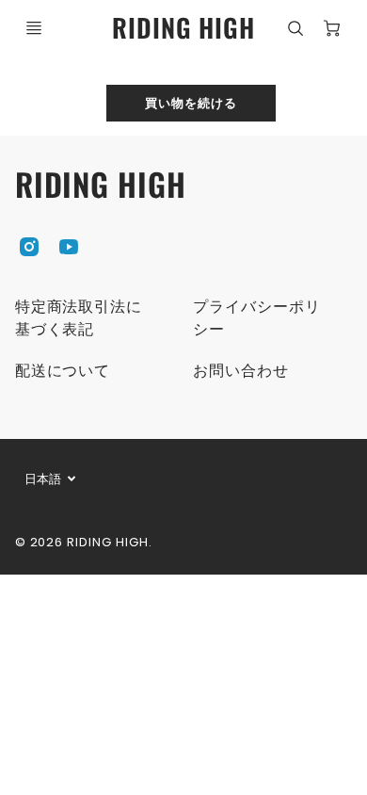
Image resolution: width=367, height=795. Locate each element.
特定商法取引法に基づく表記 (79, 318)
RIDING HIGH (101, 184)
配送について (63, 370)
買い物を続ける (191, 102)
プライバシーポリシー (257, 318)
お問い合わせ (241, 370)
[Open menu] (34, 28)
